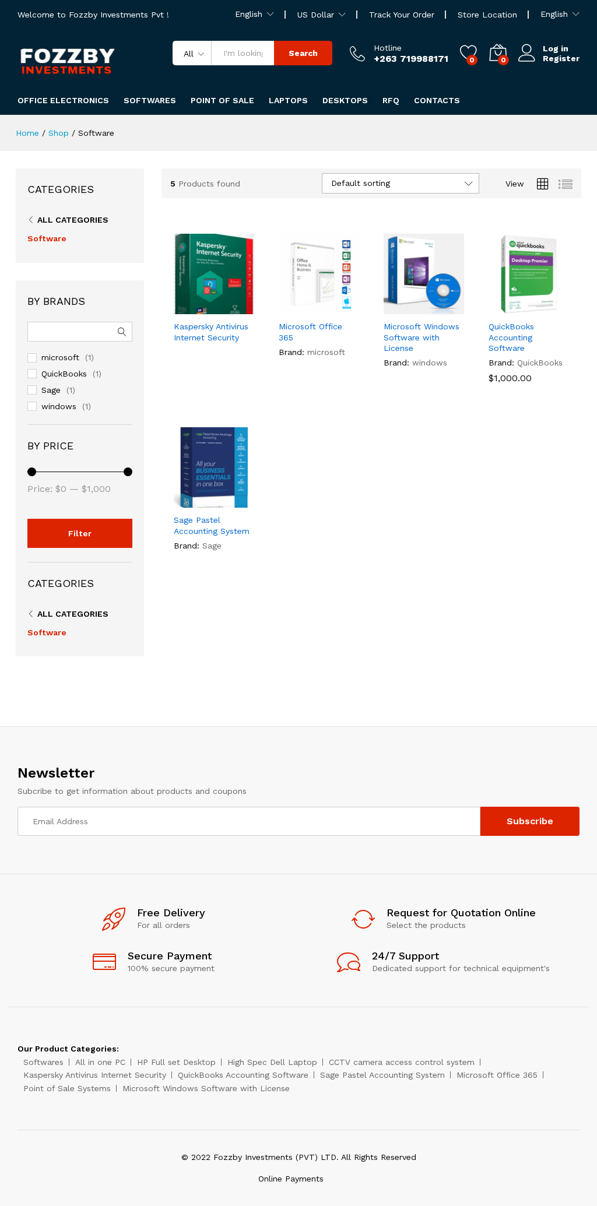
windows (429, 362)
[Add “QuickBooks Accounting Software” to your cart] (500, 307)
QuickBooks (540, 362)
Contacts (437, 100)
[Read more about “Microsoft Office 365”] (290, 307)
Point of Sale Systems (67, 1088)
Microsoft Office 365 (310, 332)
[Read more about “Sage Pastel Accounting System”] (185, 501)
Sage (212, 545)
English (248, 14)
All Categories (72, 219)
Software (46, 238)
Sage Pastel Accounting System (212, 525)
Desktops (345, 100)
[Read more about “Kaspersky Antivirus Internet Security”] (185, 307)
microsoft (326, 352)
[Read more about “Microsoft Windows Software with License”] (395, 307)
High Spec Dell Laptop (272, 1062)
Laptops (288, 100)
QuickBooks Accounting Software (511, 337)
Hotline (388, 47)
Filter (80, 533)
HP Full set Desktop (176, 1062)
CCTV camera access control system (402, 1062)
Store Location (487, 14)
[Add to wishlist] (239, 307)
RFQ (390, 100)
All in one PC (100, 1062)
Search (303, 53)
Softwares (150, 100)
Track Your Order (401, 14)
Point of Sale (222, 100)
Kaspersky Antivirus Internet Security (211, 332)
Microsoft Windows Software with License (421, 337)
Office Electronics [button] (63, 100)
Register (561, 58)
